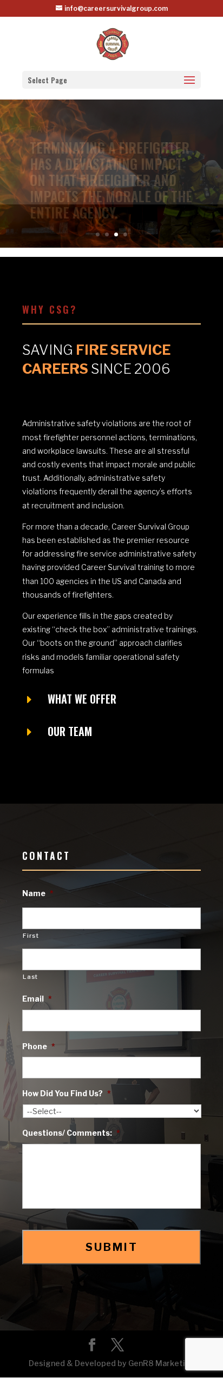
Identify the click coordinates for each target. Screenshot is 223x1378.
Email (37, 998)
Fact (44, 145)
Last (30, 977)
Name (38, 893)
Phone (38, 1046)
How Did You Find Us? (66, 1093)
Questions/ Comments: (71, 1132)
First (30, 935)
